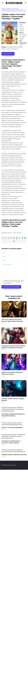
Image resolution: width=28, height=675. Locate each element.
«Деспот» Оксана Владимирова (12, 427)
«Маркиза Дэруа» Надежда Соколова (13, 454)
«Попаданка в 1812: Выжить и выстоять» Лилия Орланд (11, 442)
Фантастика (15, 8)
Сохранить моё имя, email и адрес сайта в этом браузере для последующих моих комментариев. (13, 282)
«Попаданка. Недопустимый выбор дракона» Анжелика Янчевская (13, 346)
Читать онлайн (8, 53)
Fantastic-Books (6, 8)
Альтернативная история (8, 9)
